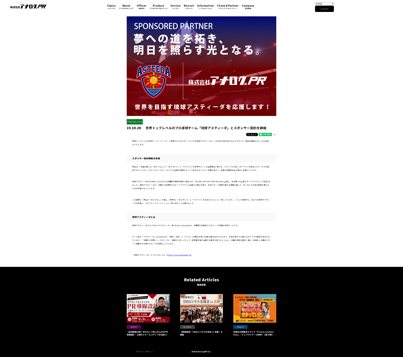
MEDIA (240, 326)
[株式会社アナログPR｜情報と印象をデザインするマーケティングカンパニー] (28, 6)
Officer (142, 6)
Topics (111, 6)
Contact (324, 8)
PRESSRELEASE (134, 121)
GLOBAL (187, 326)
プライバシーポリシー (144, 351)
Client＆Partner (227, 6)
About (126, 6)
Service (175, 6)
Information (205, 6)
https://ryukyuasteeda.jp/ (179, 255)
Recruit (189, 6)
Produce (158, 6)
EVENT (134, 326)
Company (248, 6)
